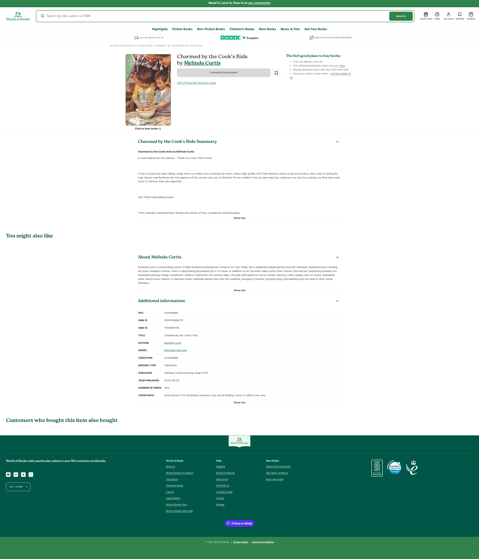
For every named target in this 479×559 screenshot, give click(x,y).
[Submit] (42, 16)
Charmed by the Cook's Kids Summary (177, 142)
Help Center (222, 479)
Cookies (220, 498)
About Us (170, 467)
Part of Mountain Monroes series (196, 82)
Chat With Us (222, 486)
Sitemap (220, 504)
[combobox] (225, 16)
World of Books (222, 542)
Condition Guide (224, 492)
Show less (239, 218)
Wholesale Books (174, 486)
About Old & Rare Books (278, 467)
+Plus (342, 65)
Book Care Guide (274, 479)
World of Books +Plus (176, 504)
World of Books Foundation (179, 473)
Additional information (161, 301)
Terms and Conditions (263, 542)
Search (401, 16)
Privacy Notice (240, 542)
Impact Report (173, 498)
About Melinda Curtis (159, 257)
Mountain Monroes (175, 350)
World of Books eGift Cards (179, 511)
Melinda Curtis (202, 63)
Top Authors (172, 479)
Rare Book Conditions (277, 473)
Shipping (220, 467)
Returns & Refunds (225, 473)
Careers (170, 492)
